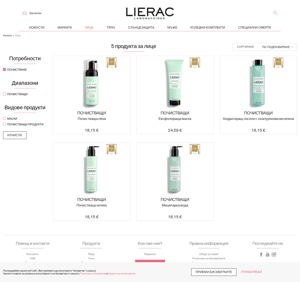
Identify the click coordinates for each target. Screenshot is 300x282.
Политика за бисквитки (93, 273)
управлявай (251, 272)
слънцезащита (141, 27)
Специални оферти (254, 27)
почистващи (17, 94)
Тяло (91, 258)
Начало (7, 35)
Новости (36, 27)
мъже (172, 27)
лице (89, 27)
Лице (91, 254)
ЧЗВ (32, 258)
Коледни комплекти (207, 27)
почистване (17, 69)
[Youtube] (268, 254)
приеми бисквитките (214, 272)
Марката (65, 27)
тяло (111, 27)
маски (12, 118)
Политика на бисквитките (208, 258)
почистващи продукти (25, 124)
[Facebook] (261, 254)
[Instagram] (274, 254)
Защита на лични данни (121, 273)
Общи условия (209, 254)
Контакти (32, 254)
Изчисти (14, 135)
